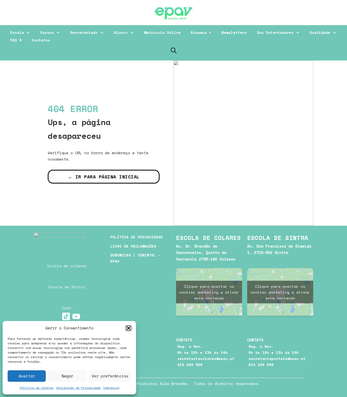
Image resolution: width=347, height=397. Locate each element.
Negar (67, 376)
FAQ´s (16, 40)
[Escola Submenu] (28, 32)
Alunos (121, 32)
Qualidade (320, 32)
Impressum (111, 388)
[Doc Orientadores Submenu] (297, 32)
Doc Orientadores (275, 32)
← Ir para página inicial (104, 176)
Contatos (41, 40)
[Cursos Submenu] (58, 32)
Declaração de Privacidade (78, 388)
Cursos (47, 32)
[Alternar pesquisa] (173, 50)
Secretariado (84, 32)
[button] (128, 328)
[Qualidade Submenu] (334, 32)
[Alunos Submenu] (132, 32)
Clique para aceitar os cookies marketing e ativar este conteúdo (209, 291)
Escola (17, 32)
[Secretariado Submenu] (102, 32)
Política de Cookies (37, 388)
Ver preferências (110, 376)
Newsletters (234, 32)
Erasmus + (201, 32)
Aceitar (27, 376)
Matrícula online (162, 32)
